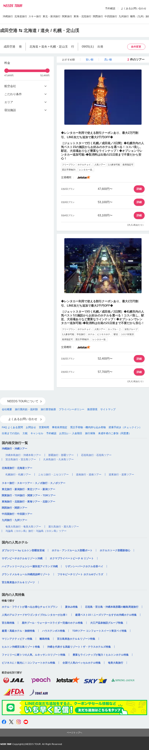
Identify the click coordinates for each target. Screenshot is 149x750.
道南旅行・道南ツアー (88, 474)
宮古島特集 (8, 622)
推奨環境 (92, 409)
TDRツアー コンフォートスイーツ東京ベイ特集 (99, 630)
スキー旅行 (35, 16)
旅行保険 (90, 433)
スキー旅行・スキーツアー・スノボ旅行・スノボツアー (33, 483)
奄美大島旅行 (115, 662)
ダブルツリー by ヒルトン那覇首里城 (23, 550)
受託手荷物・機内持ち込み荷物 (88, 427)
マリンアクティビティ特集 (17, 638)
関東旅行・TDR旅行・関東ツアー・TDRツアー (29, 495)
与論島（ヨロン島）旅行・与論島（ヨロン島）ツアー (36, 530)
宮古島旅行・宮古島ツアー (20, 459)
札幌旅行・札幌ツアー (18, 474)
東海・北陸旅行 (82, 16)
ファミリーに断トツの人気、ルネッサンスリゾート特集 (33, 654)
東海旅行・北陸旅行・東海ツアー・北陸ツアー (28, 501)
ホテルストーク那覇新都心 (115, 550)
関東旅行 (67, 16)
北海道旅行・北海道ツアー (17, 467)
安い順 (89, 59)
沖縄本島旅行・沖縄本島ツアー (23, 455)
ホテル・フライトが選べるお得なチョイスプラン (30, 606)
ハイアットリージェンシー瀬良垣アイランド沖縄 (30, 566)
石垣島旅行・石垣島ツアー (96, 455)
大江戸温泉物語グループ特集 (106, 622)
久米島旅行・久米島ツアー (58, 459)
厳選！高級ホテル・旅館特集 (18, 630)
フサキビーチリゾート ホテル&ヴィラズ (80, 574)
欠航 (25, 433)
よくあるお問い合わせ (133, 8)
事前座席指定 (59, 427)
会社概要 (7, 409)
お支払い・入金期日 (70, 433)
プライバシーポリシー (71, 409)
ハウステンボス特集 (53, 630)
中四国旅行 (110, 16)
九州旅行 (124, 16)
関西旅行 (98, 16)
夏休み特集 (71, 606)
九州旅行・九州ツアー (14, 520)
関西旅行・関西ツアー (14, 507)
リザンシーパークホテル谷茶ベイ (84, 566)
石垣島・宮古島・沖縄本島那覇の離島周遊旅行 (111, 606)
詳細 (139, 188)
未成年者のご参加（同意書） (114, 433)
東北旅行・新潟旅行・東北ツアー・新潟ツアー (28, 489)
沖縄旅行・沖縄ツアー (14, 448)
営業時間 (44, 427)
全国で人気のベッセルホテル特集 (82, 662)
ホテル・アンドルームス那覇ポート (72, 550)
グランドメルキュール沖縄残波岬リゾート (26, 574)
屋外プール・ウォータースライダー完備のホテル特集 (52, 622)
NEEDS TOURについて (22, 401)
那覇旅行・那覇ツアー (61, 455)
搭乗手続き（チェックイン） (125, 427)
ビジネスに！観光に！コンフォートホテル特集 (28, 662)
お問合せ (31, 427)
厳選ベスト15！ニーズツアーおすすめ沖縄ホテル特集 (106, 614)
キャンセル (37, 433)
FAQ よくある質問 (12, 427)
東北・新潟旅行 (52, 16)
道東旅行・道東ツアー (121, 474)
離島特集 (45, 638)
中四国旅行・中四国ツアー (17, 513)
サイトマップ (108, 409)
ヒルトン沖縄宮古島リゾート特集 (21, 646)
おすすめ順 (68, 59)
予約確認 (110, 8)
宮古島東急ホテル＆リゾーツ (18, 582)
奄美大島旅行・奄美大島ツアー (23, 526)
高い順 (108, 59)
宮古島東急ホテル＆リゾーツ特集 (76, 638)
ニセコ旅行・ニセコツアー (53, 474)
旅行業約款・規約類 (26, 409)
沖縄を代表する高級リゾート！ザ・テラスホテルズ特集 (79, 646)
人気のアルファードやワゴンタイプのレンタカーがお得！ (35, 614)
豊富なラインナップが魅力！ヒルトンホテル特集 (101, 654)
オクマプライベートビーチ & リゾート (72, 558)
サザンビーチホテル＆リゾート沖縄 (22, 558)
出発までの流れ (11, 433)
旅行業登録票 (48, 409)
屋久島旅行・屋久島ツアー (63, 526)
